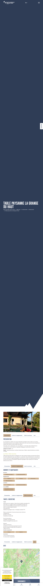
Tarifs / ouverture (28, 435)
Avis (34, 435)
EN (26, 4)
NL (26, 7)
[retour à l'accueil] (8, 2)
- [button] (4, 551)
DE (26, 5)
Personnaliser (7, 580)
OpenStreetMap (34, 576)
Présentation (7, 466)
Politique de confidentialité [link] (7, 583)
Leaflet (30, 576)
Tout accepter (7, 575)
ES (26, 10)
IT (25, 8)
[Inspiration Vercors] (41, 126)
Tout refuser (7, 578)
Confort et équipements (17, 435)
